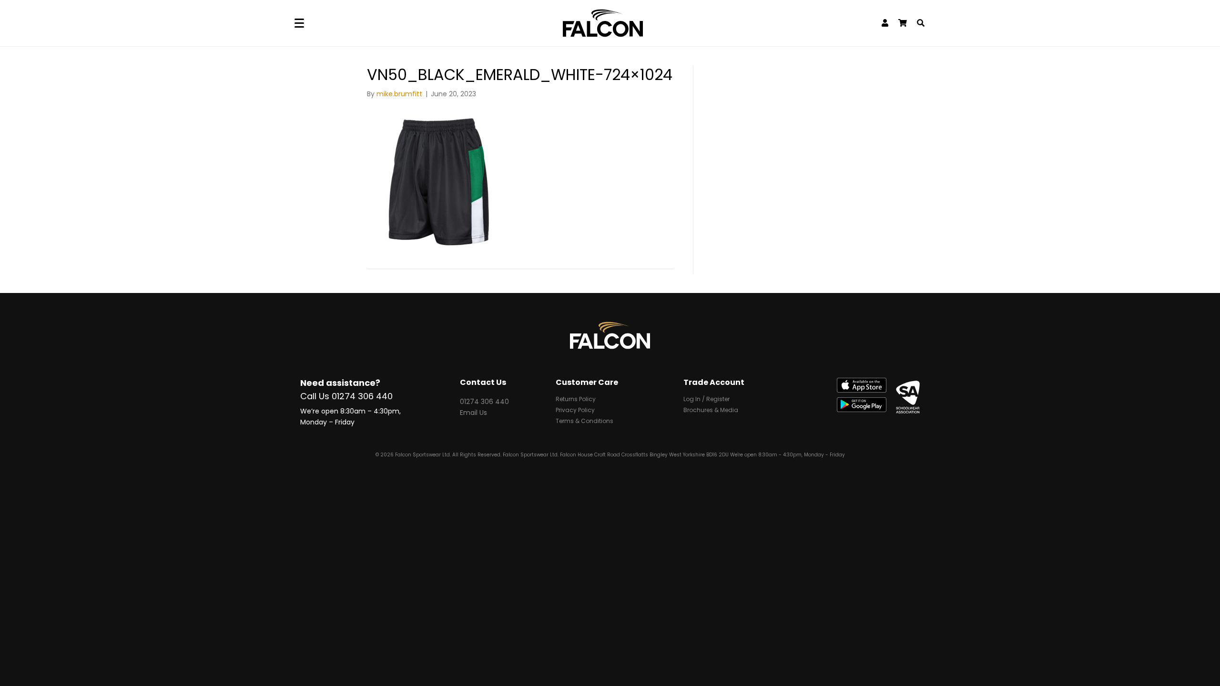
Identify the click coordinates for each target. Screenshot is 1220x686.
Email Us (473, 412)
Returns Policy (576, 399)
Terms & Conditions (584, 421)
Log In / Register (706, 399)
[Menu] (299, 23)
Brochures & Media (710, 410)
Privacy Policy (575, 410)
